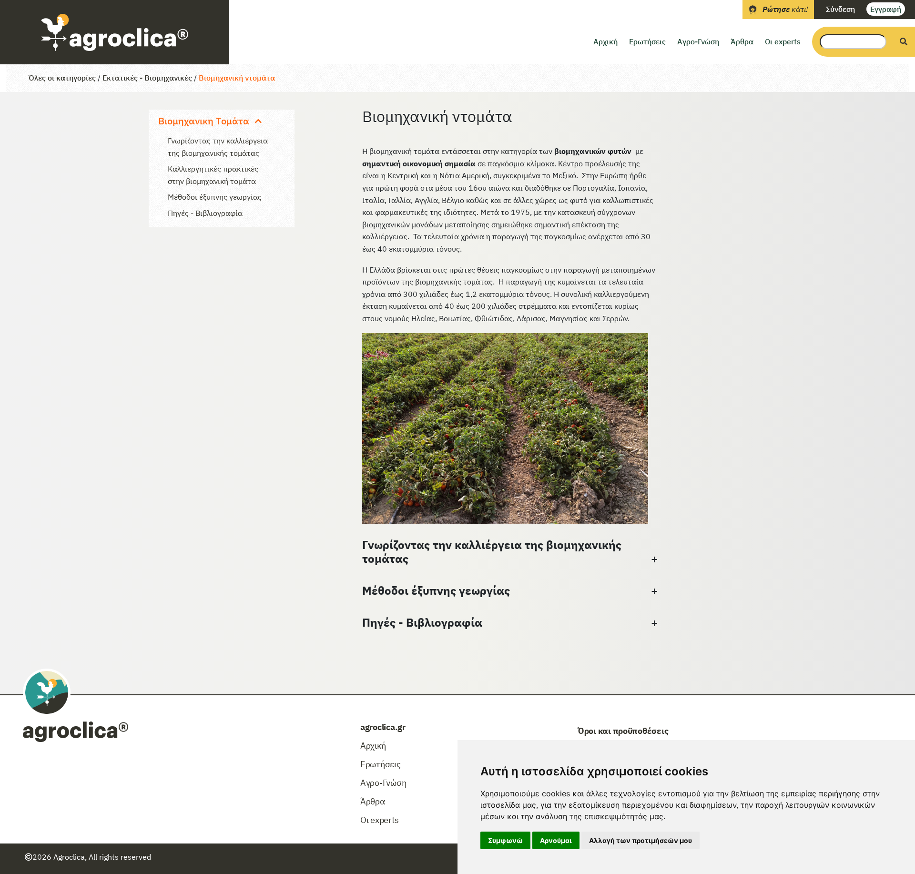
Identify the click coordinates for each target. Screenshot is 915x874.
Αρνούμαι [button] (556, 840)
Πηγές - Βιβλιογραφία (205, 213)
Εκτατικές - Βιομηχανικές (147, 77)
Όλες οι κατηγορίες (62, 77)
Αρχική (605, 41)
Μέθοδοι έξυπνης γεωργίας (215, 197)
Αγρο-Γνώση (698, 41)
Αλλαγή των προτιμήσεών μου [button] (640, 840)
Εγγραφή (885, 9)
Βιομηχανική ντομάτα (237, 77)
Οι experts (783, 41)
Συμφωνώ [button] (505, 840)
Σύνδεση (840, 9)
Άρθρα (742, 41)
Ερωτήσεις (647, 41)
